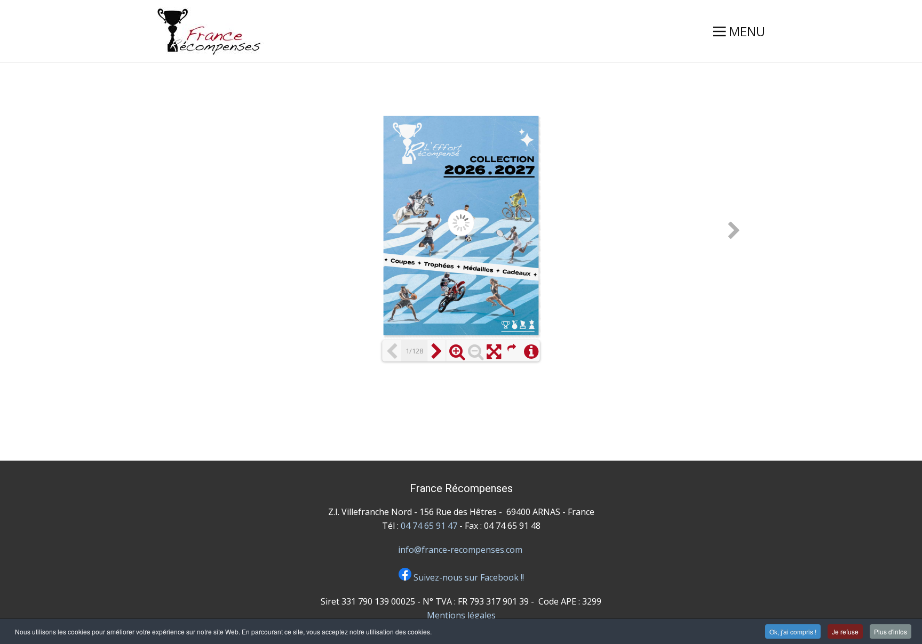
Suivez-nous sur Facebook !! (467, 577)
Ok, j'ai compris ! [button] (792, 631)
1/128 (414, 351)
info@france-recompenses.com (460, 550)
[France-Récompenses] (210, 31)
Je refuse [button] (845, 631)
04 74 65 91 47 (429, 526)
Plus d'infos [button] (890, 631)
